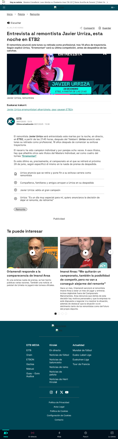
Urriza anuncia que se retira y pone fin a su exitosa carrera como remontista (55, 174)
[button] (110, 251)
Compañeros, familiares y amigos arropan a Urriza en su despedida (57, 182)
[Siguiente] (107, 2)
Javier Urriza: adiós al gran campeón (40, 190)
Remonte (20, 209)
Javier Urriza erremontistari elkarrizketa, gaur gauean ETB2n (40, 109)
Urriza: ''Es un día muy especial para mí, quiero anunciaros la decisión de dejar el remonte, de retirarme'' (60, 199)
